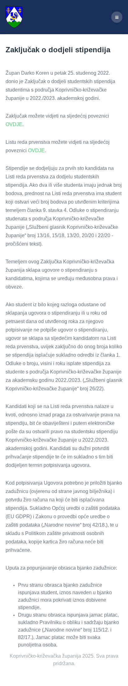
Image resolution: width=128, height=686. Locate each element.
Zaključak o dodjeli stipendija (58, 49)
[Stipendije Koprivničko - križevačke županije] (14, 17)
